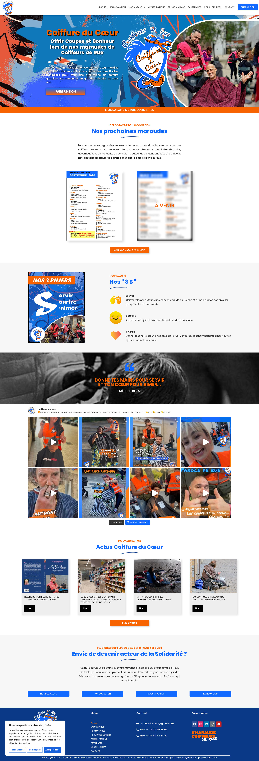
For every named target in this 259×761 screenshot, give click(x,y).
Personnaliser (17, 749)
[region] (35, 738)
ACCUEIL (94, 722)
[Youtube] (218, 724)
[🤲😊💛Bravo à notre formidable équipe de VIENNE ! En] (53, 442)
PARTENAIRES (96, 743)
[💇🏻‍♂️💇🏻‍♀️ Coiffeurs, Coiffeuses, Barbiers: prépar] (206, 442)
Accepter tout (52, 749)
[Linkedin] (206, 724)
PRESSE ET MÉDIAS (99, 739)
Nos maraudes (98, 731)
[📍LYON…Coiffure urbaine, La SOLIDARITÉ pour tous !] (104, 493)
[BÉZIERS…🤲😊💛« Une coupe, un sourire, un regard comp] (155, 442)
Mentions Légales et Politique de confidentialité (196, 757)
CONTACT (95, 751)
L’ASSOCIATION (98, 727)
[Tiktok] (212, 724)
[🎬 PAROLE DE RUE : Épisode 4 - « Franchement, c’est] (206, 493)
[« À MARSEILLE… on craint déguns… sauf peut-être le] (155, 493)
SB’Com (96, 757)
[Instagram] (200, 724)
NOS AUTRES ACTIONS (101, 735)
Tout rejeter (35, 749)
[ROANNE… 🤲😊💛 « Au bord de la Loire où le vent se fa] (104, 442)
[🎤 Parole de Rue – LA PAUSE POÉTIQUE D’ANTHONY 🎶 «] (53, 493)
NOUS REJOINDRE (98, 747)
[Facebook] (194, 724)
